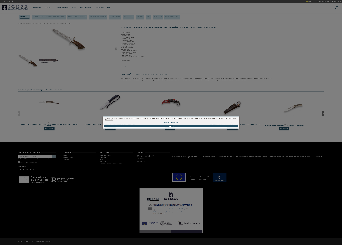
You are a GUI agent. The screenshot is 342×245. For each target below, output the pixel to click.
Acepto (171, 126)
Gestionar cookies (171, 123)
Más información (109, 119)
